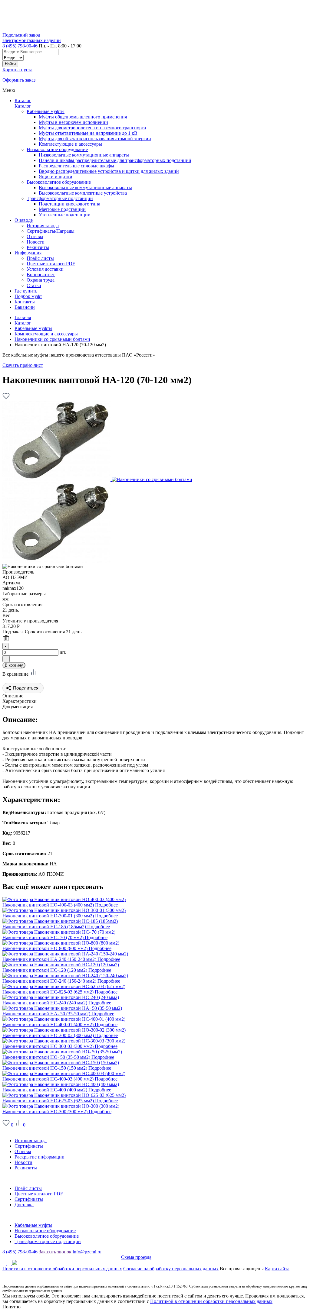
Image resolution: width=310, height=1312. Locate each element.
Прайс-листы (28, 1188)
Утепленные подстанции (65, 214)
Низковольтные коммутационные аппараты (84, 154)
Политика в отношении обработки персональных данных (62, 1268)
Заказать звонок (55, 1251)
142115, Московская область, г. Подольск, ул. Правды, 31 (61, 1257)
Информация (15, 1178)
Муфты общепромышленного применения (83, 116)
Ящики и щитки (55, 176)
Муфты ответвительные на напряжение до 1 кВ (88, 133)
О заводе (11, 1130)
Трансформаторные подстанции (60, 198)
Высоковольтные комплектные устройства (83, 193)
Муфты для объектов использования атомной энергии (95, 138)
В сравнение (16, 674)
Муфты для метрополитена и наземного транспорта (92, 127)
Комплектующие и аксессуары (70, 144)
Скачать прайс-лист (22, 365)
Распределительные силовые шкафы (76, 165)
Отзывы (23, 1151)
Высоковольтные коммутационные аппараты (85, 187)
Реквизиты (26, 1167)
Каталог (23, 100)
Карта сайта (277, 1268)
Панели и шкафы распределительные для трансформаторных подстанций (115, 160)
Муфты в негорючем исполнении (73, 122)
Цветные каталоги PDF (39, 1193)
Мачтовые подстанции (62, 209)
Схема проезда (136, 1257)
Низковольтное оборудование (57, 149)
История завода (31, 1140)
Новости (23, 1162)
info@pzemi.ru (87, 1251)
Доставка (24, 1204)
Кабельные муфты (45, 111)
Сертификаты (29, 1146)
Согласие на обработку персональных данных (171, 1268)
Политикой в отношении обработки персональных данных (211, 1301)
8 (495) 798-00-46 (20, 45)
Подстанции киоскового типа (69, 203)
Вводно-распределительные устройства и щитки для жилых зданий (109, 171)
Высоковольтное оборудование (59, 182)
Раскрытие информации (39, 1156)
